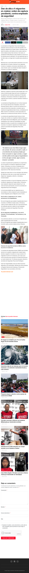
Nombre (3, 507)
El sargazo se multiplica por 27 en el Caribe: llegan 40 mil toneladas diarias (13, 340)
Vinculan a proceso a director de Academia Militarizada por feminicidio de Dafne (13, 421)
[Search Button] (27, 2)
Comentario (4, 490)
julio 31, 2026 (4, 397)
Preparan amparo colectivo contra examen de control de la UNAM (13, 395)
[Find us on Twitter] (14, 561)
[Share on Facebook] (8, 42)
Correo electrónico (6, 513)
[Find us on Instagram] (18, 561)
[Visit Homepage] (14, 2)
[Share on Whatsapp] (19, 42)
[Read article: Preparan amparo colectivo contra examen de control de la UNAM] (14, 383)
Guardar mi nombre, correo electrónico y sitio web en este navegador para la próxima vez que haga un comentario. (14, 526)
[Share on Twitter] (14, 42)
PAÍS (5, 6)
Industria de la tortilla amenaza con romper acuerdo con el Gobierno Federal (13, 447)
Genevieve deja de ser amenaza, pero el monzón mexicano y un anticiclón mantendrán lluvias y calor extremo (14, 367)
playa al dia (7, 24)
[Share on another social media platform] (25, 42)
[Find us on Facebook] (11, 561)
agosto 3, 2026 (4, 343)
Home (2, 6)
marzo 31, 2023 (15, 24)
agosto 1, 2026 (4, 371)
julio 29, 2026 (4, 450)
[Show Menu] (1, 2)
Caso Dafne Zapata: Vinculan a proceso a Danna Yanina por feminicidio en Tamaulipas (14, 473)
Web (2, 519)
